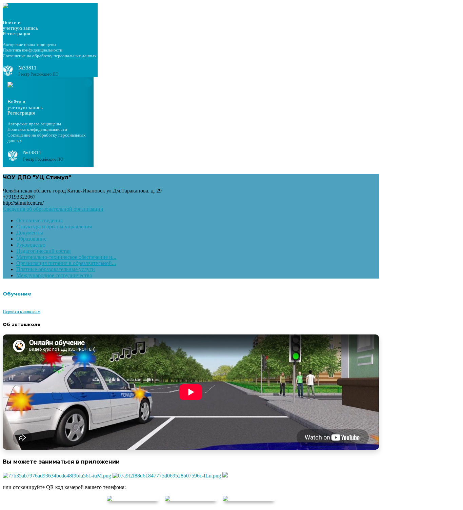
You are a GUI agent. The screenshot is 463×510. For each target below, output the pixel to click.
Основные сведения (39, 220)
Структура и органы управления (54, 226)
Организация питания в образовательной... (66, 263)
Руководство (30, 245)
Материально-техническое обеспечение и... (66, 257)
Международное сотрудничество (54, 275)
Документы (29, 233)
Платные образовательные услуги (55, 269)
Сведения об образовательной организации (53, 209)
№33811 (27, 67)
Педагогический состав (43, 251)
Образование (31, 239)
